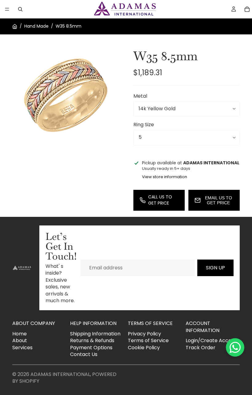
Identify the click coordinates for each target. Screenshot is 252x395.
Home (19, 333)
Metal (140, 96)
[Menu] (7, 9)
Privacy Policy (144, 333)
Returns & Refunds (92, 340)
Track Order (200, 347)
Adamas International (60, 374)
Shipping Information (95, 333)
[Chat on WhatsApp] (235, 347)
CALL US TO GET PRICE (160, 200)
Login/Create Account (212, 340)
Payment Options (91, 347)
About (19, 340)
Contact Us (83, 354)
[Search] (20, 9)
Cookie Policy (144, 347)
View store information (164, 177)
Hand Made (36, 26)
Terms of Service (148, 340)
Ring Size (143, 124)
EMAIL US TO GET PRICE (218, 200)
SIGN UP (215, 267)
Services (22, 347)
